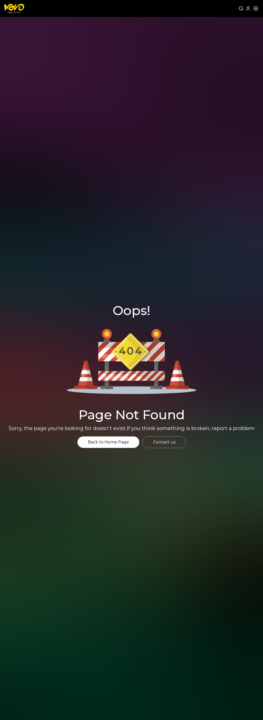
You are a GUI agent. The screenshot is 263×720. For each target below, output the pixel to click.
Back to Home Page (108, 442)
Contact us (164, 442)
